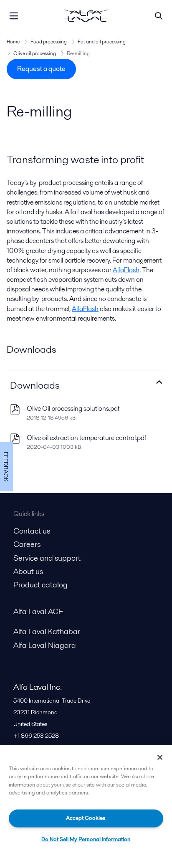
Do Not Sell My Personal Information (85, 839)
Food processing (48, 41)
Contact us (31, 531)
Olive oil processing (34, 53)
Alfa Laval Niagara (44, 645)
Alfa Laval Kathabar (46, 631)
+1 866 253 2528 (36, 735)
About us (28, 571)
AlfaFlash (126, 270)
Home (13, 41)
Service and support (47, 558)
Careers (26, 544)
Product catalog (40, 584)
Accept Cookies (86, 818)
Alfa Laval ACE (38, 611)
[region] (86, 800)
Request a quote (41, 68)
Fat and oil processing (102, 41)
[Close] (160, 757)
